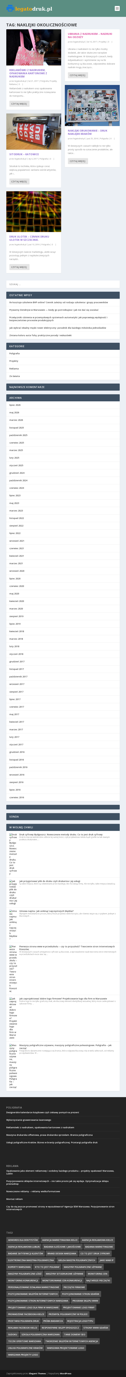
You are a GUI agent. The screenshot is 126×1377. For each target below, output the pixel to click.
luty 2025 (14, 457)
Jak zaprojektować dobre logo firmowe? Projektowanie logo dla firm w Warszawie (63, 998)
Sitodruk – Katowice (24, 154)
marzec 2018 (16, 638)
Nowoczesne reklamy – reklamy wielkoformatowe (33, 1191)
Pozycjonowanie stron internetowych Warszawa (38, 1300)
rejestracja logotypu (80, 1320)
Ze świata (14, 376)
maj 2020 (14, 593)
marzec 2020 (16, 608)
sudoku (12, 1334)
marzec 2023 (16, 510)
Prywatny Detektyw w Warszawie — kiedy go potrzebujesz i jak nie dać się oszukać (53, 309)
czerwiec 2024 (16, 487)
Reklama (13, 84)
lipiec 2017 (14, 699)
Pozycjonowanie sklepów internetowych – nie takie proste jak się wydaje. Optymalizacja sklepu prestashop (57, 1182)
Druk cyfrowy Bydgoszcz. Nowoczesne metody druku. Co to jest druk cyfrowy (61, 834)
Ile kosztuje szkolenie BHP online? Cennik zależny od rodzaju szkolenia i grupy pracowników (58, 302)
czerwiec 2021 (16, 548)
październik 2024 (18, 480)
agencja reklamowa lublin (24, 1246)
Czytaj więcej (19, 103)
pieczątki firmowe (74, 1287)
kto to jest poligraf (47, 1267)
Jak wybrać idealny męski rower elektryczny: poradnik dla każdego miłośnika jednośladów (57, 327)
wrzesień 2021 (16, 540)
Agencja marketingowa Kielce (60, 1240)
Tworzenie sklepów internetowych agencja (71, 1341)
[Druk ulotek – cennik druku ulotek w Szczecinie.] (33, 211)
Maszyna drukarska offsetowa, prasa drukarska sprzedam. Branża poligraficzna (49, 1134)
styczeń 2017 (16, 744)
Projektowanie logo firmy (78, 1307)
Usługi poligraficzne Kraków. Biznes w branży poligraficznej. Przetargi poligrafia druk (52, 1142)
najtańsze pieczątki (98, 1280)
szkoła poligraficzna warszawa (41, 1334)
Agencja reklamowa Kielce (97, 1240)
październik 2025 (18, 435)
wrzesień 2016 (16, 774)
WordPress (65, 1373)
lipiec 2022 (14, 533)
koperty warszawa (19, 1267)
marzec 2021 (16, 563)
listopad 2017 (16, 669)
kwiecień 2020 (16, 601)
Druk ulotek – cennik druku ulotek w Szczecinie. (29, 238)
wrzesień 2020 (16, 570)
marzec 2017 (16, 729)
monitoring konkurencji (23, 1280)
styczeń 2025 (16, 465)
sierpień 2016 (16, 782)
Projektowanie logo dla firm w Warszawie (33, 1307)
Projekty (53, 81)
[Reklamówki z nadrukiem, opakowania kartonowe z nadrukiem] (33, 47)
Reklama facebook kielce (22, 1327)
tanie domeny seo (74, 1334)
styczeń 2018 (16, 654)
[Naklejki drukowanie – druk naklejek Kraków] (92, 105)
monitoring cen (97, 1273)
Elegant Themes (37, 1373)
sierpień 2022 (16, 525)
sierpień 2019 (16, 616)
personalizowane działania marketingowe (33, 1287)
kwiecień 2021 (16, 555)
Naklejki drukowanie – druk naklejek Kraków (87, 132)
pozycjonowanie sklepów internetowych (33, 1293)
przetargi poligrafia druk (23, 1320)
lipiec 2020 (14, 578)
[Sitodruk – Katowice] (33, 131)
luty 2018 (14, 646)
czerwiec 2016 (16, 797)
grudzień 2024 (16, 472)
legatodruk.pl (20, 81)
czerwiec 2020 (16, 586)
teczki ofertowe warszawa (24, 1341)
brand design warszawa (61, 1253)
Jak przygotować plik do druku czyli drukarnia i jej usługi (49, 881)
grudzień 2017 (16, 661)
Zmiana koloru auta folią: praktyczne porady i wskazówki (40, 335)
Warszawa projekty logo (23, 1354)
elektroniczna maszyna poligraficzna (31, 1260)
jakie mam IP (106, 1260)
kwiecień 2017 (16, 721)
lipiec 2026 (14, 404)
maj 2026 (14, 412)
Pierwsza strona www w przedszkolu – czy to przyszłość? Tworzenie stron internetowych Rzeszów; (67, 948)
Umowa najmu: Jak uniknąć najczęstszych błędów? (46, 911)
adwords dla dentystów (23, 1240)
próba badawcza (53, 1320)
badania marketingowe (99, 1246)
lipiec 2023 (14, 495)
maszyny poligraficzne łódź (24, 1273)
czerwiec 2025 (16, 442)
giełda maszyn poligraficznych (76, 1260)
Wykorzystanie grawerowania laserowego (28, 1119)
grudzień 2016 (16, 752)
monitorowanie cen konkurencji (62, 1280)
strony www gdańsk (95, 1327)
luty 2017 (14, 737)
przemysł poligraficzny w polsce (68, 1314)
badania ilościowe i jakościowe (62, 1246)
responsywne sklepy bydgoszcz (60, 1327)
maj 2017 (14, 714)
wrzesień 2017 (16, 684)
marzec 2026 (16, 420)
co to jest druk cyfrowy (95, 1253)
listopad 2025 (16, 427)
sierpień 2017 (16, 691)
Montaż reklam (14, 1199)
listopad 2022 (16, 518)
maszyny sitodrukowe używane (64, 1273)
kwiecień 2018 (16, 631)
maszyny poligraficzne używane (83, 1267)
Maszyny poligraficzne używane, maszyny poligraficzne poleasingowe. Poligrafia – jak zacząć (65, 1046)
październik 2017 (18, 676)
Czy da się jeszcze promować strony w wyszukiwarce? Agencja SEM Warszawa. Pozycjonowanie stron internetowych (60, 1208)
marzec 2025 (16, 450)
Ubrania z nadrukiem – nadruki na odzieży (90, 35)
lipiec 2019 (14, 623)
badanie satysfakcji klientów (25, 1253)
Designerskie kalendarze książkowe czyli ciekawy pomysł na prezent (42, 1112)
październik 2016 (18, 767)
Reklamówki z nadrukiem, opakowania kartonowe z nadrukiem (28, 73)
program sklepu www (85, 1300)
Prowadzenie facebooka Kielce (26, 1314)
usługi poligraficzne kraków (25, 1347)
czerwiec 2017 (16, 706)
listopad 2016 (16, 759)
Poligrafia (44, 81)
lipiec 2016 (14, 789)
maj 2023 (14, 503)
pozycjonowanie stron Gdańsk (80, 1293)
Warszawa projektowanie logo (65, 1347)
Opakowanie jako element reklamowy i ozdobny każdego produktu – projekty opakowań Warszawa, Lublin (60, 1172)
